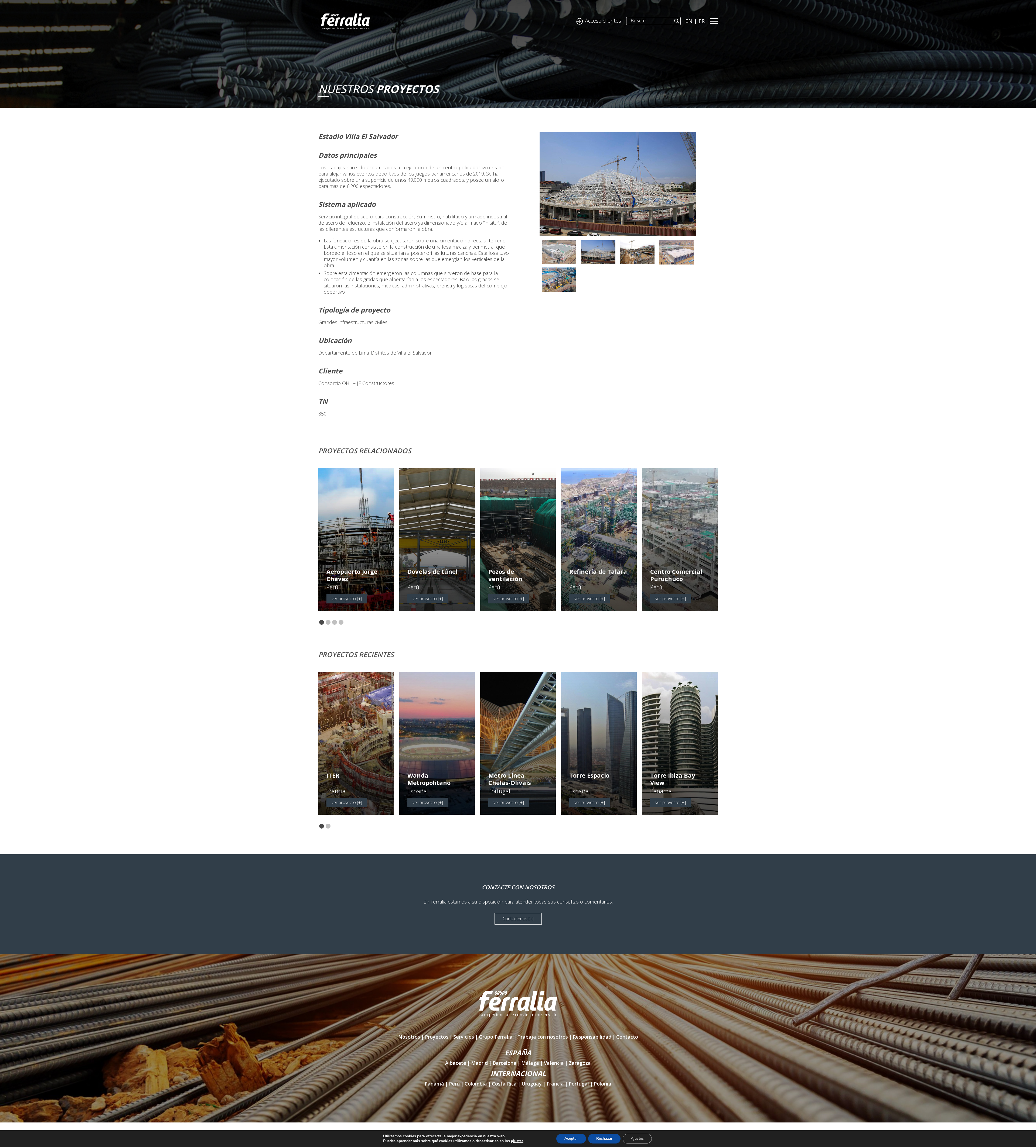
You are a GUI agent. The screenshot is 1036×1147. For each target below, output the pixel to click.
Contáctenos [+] (518, 919)
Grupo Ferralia (496, 1036)
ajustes (517, 1141)
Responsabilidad (592, 1036)
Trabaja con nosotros (542, 1036)
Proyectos (436, 1036)
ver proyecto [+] (347, 599)
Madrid (479, 1063)
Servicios (463, 1036)
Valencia (554, 1063)
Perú (454, 1083)
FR (701, 21)
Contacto (627, 1036)
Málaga (530, 1063)
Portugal (579, 1083)
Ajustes (637, 1138)
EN (689, 21)
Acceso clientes (603, 20)
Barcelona (504, 1063)
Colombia (476, 1083)
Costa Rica (504, 1083)
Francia (555, 1083)
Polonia (602, 1083)
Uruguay (532, 1083)
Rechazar (604, 1138)
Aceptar (571, 1138)
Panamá (434, 1083)
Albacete (455, 1063)
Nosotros (409, 1036)
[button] (321, 622)
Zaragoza (580, 1063)
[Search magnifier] (676, 21)
